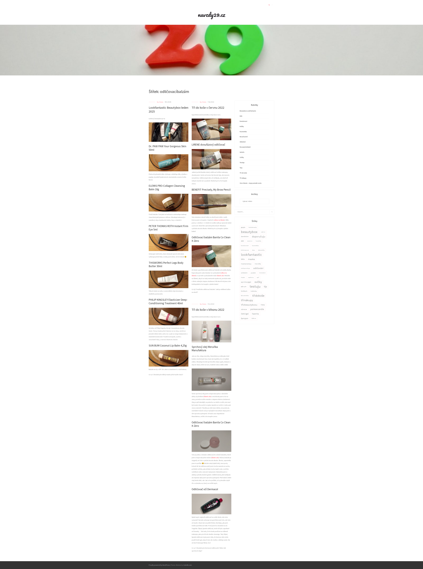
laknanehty (261, 250)
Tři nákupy (243, 178)
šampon (244, 318)
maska (251, 259)
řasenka (255, 314)
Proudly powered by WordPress (159, 565)
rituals (243, 277)
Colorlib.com (187, 565)
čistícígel (245, 314)
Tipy (241, 168)
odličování (258, 268)
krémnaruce (245, 250)
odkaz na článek (219, 220)
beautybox (249, 232)
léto (243, 259)
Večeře (242, 152)
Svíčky (242, 157)
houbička (258, 241)
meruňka (258, 264)
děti (242, 241)
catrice (263, 232)
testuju (255, 286)
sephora (250, 277)
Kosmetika (243, 132)
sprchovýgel (246, 282)
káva (253, 250)
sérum (243, 286)
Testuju (242, 162)
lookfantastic (251, 254)
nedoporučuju (245, 268)
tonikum (244, 291)
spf (258, 277)
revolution (262, 273)
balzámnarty (253, 227)
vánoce (244, 309)
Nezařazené (244, 137)
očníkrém (244, 273)
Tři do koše (243, 173)
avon (243, 227)
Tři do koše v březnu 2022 (208, 310)
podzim (253, 273)
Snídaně (247, 147)
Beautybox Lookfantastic (248, 111)
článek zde (220, 276)
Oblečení (243, 142)
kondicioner (245, 245)
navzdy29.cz (211, 14)
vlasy (263, 305)
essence (249, 241)
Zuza (161, 102)
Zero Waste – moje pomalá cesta (250, 183)
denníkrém (245, 236)
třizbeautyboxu (249, 304)
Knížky (242, 126)
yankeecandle (257, 309)
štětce (254, 318)
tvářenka (254, 291)
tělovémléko (245, 295)
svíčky (258, 282)
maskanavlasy (246, 264)
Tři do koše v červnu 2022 (208, 108)
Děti (241, 116)
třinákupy (247, 300)
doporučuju (258, 236)
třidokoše (258, 295)
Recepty (242, 147)
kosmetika (255, 245)
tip (265, 286)
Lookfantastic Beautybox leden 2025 (168, 109)
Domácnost (243, 121)
